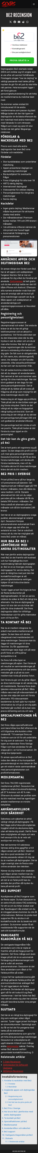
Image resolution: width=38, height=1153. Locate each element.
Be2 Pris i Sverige (12, 1108)
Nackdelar (12, 1087)
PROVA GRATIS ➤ (19, 60)
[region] (19, 1142)
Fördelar (11, 1084)
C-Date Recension (11, 1062)
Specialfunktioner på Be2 (15, 1121)
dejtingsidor (13, 1046)
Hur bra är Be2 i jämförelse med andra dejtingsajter (18, 1113)
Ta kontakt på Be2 (12, 1118)
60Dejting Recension (13, 1071)
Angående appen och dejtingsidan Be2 (19, 1091)
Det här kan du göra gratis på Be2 (20, 1103)
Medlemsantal (10, 1125)
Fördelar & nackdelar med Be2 (17, 1080)
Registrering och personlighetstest (15, 1097)
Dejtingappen (16, 281)
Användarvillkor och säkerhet (17, 1128)
